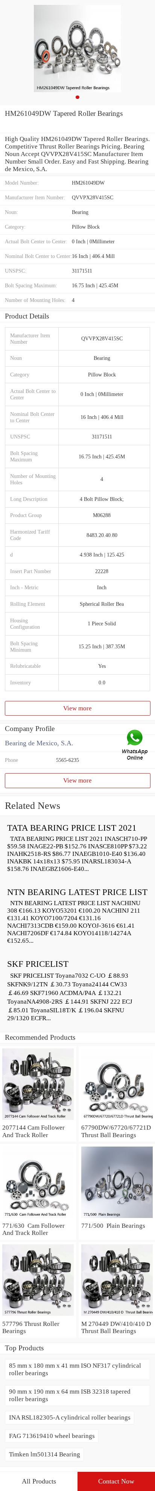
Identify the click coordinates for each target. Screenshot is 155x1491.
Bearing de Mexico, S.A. (39, 743)
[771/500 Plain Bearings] (117, 1218)
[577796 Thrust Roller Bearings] (38, 1316)
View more (77, 708)
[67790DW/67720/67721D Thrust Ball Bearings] (117, 1120)
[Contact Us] (135, 745)
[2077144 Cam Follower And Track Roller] (38, 1120)
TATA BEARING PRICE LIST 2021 (72, 828)
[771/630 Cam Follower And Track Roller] (38, 1218)
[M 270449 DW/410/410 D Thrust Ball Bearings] (117, 1316)
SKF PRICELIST (37, 964)
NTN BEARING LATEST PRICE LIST (77, 892)
